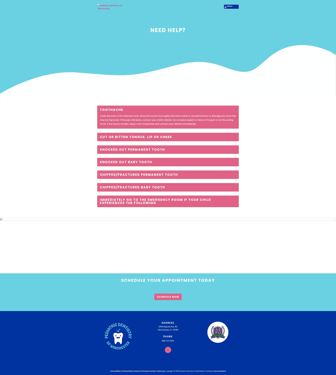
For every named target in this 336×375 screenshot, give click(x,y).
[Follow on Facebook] (168, 350)
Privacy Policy (127, 371)
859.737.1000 (168, 340)
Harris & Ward (220, 371)
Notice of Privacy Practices (145, 371)
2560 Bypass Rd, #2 (168, 326)
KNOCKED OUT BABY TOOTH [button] (126, 162)
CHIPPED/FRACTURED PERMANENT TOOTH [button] (139, 174)
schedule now (168, 296)
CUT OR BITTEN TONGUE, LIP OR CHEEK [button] (136, 137)
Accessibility (115, 371)
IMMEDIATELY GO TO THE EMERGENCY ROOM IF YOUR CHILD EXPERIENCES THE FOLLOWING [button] (155, 201)
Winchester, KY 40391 (168, 329)
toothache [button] (111, 109)
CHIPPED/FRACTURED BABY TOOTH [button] (132, 187)
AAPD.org (160, 371)
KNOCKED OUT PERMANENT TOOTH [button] (132, 149)
